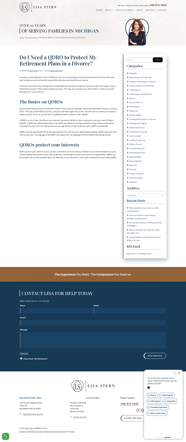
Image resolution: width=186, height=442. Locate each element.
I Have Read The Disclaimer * (35, 359)
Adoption (133, 73)
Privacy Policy (39, 431)
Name (22, 305)
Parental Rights (135, 157)
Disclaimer (24, 353)
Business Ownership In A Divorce (142, 81)
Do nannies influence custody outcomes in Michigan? (144, 224)
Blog (140, 10)
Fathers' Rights (135, 115)
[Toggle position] (174, 373)
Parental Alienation (137, 148)
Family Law (133, 111)
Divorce (132, 98)
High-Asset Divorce (137, 127)
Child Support (135, 90)
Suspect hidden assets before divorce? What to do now (144, 239)
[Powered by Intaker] (167, 437)
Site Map (30, 431)
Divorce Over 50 (135, 102)
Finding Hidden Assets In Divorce (142, 119)
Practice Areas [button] (124, 10)
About (108, 10)
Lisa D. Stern (33, 71)
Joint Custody (135, 136)
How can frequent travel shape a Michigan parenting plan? (141, 217)
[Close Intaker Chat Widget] (179, 373)
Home (99, 10)
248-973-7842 (158, 5)
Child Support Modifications (140, 94)
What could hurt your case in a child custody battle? (142, 209)
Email (23, 317)
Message (23, 329)
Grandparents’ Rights (138, 123)
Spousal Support (136, 178)
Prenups (132, 169)
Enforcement (134, 106)
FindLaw (72, 431)
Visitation (133, 182)
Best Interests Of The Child (140, 77)
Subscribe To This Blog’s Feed (139, 253)
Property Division (55, 71)
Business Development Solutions (56, 431)
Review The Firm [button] (133, 418)
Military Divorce (135, 144)
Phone (96, 305)
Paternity (133, 165)
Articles (150, 10)
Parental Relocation (137, 152)
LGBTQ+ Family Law (137, 140)
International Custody (138, 132)
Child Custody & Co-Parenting (141, 85)
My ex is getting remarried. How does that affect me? (143, 231)
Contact (162, 10)
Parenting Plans (135, 161)
